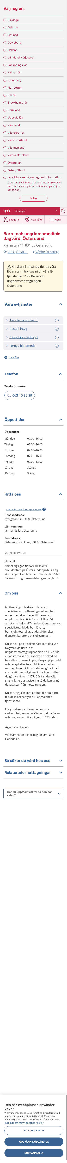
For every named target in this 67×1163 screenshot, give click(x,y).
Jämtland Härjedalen (21, 57)
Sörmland (14, 110)
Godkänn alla (34, 1152)
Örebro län (14, 162)
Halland (12, 50)
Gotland (13, 35)
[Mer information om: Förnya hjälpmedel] (57, 345)
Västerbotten (16, 132)
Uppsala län (15, 117)
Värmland (14, 125)
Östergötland (16, 170)
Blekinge (13, 20)
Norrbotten (15, 87)
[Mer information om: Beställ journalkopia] (57, 337)
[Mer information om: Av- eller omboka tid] (57, 320)
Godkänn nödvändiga (34, 1141)
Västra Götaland (18, 155)
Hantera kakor (34, 1130)
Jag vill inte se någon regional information (34, 177)
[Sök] (63, 211)
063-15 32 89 (22, 395)
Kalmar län (14, 72)
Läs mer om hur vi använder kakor (24, 1122)
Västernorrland (17, 140)
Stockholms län (18, 102)
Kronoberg (14, 80)
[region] (33, 1127)
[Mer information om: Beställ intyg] (57, 328)
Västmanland (16, 147)
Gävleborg (14, 42)
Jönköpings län (17, 65)
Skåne (12, 95)
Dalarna (13, 27)
